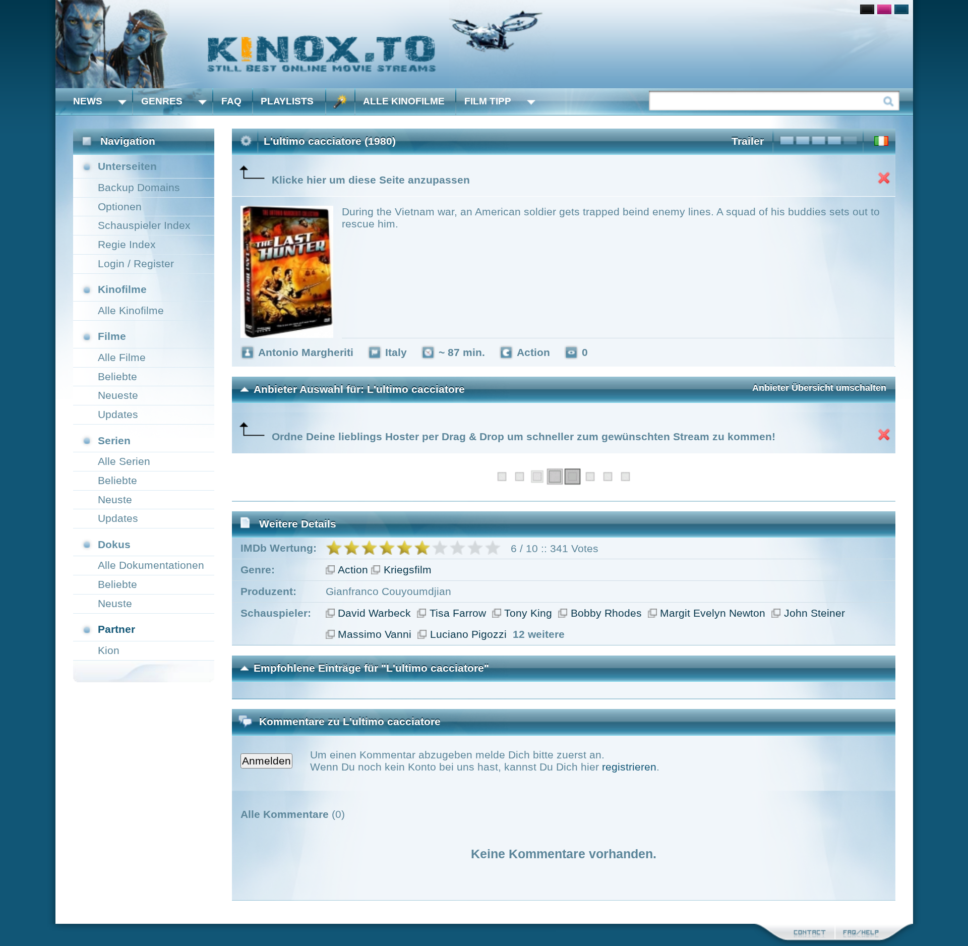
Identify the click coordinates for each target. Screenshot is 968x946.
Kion (108, 650)
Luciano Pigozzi (468, 634)
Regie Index (127, 244)
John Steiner (814, 613)
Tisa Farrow (458, 613)
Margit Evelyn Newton (712, 613)
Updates (118, 414)
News (87, 101)
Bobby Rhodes (606, 613)
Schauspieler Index (144, 225)
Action (353, 569)
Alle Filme (122, 357)
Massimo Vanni (374, 634)
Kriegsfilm (408, 569)
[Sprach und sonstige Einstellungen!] (340, 101)
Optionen (120, 206)
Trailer (748, 141)
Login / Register (136, 263)
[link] (484, 44)
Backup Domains (139, 187)
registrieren (629, 767)
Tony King (528, 613)
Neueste (118, 395)
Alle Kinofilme (404, 101)
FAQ (231, 101)
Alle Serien (124, 461)
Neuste (115, 499)
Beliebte (117, 376)
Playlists (287, 101)
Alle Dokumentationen (151, 565)
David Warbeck (374, 613)
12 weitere (539, 634)
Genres (162, 101)
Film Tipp (487, 101)
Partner (116, 629)
